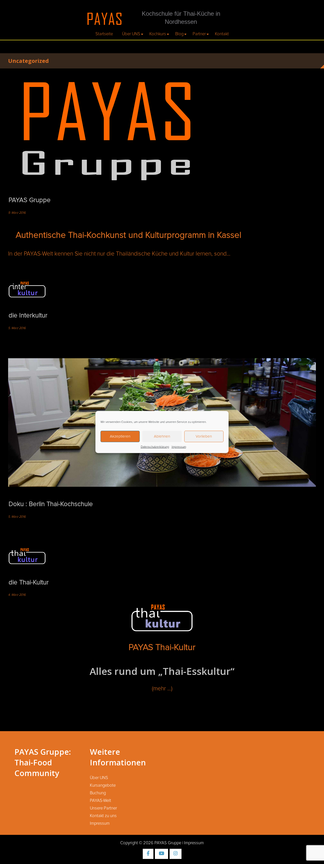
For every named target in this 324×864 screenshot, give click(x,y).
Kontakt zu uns (103, 816)
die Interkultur (28, 315)
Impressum (179, 446)
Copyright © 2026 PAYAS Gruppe (150, 843)
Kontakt (222, 34)
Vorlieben (204, 436)
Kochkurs (157, 34)
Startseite (104, 34)
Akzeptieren (120, 436)
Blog (179, 34)
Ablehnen (162, 436)
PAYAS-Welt (100, 801)
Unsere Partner (103, 808)
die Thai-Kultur (29, 582)
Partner (199, 34)
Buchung (98, 793)
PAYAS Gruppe (30, 200)
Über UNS (131, 34)
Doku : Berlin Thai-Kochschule (51, 504)
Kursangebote (103, 785)
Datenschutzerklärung (155, 446)
